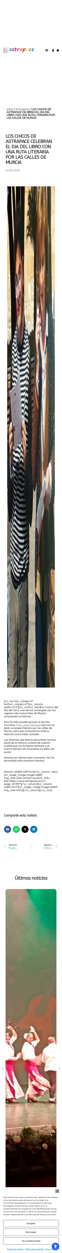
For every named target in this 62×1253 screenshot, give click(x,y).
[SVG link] (6, 50)
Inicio (10, 109)
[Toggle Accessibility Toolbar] (55, 1246)
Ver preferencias (31, 1240)
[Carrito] (58, 50)
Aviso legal (50, 1249)
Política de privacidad (34, 1249)
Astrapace (22, 109)
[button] (57, 1191)
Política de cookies (15, 1249)
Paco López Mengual (28, 725)
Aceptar (31, 1223)
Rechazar (31, 1232)
